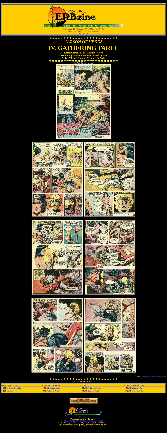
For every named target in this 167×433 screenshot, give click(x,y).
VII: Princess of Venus (93, 388)
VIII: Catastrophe (135, 388)
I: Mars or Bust (12, 385)
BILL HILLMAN (83, 417)
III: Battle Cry (90, 385)
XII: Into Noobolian (136, 391)
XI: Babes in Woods (92, 391)
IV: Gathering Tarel (136, 385)
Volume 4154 (83, 33)
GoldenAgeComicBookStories (153, 377)
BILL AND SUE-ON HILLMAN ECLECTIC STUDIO (83, 421)
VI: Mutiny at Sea (53, 388)
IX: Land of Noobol (14, 391)
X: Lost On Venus (53, 391)
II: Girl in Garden (53, 385)
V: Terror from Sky (14, 388)
